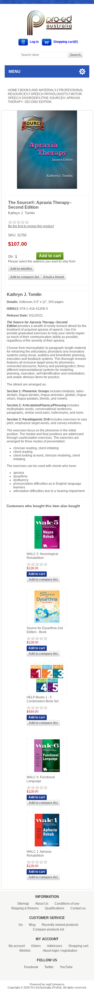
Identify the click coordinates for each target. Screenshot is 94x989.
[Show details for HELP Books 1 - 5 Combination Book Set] (46, 692)
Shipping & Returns (25, 908)
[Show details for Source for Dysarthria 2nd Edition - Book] (47, 623)
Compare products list (48, 929)
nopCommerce (55, 984)
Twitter (49, 967)
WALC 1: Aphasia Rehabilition (39, 854)
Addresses (54, 946)
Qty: (11, 256)
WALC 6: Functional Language (41, 779)
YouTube (66, 967)
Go (21, 925)
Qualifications (54, 908)
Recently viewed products (60, 925)
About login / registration (60, 950)
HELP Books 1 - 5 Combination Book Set (42, 699)
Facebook (31, 967)
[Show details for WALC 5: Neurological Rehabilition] (47, 549)
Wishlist (24, 950)
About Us (41, 903)
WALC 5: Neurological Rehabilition (42, 556)
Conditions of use (67, 903)
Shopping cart (78, 946)
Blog (32, 925)
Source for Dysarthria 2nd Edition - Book (45, 630)
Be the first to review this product (31, 226)
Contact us (78, 908)
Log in (34, 42)
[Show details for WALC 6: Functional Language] (47, 772)
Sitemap (23, 903)
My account (17, 946)
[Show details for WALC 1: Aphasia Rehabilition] (47, 846)
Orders (36, 946)
